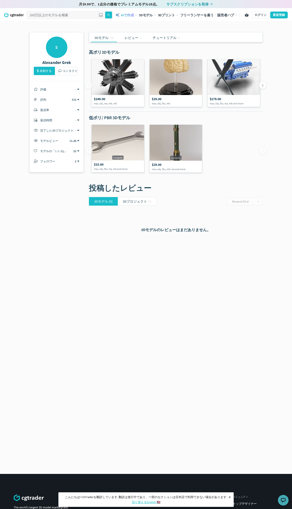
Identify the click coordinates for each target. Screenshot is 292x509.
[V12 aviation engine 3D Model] (234, 83)
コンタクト (70, 71)
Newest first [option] (240, 201)
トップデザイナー (245, 504)
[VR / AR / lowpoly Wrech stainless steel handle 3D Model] (118, 148)
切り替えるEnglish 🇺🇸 (146, 502)
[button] (100, 15)
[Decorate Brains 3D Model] (176, 83)
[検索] (108, 15)
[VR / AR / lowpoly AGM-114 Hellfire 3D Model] (176, 148)
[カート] (246, 15)
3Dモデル (103, 201)
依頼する (46, 71)
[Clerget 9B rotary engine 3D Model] (118, 83)
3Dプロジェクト (137, 201)
